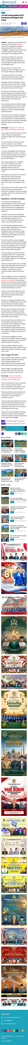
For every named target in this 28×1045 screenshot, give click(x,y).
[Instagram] (8, 1030)
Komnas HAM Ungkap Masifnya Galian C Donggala (20, 450)
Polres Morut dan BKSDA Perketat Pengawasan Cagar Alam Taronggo (7, 479)
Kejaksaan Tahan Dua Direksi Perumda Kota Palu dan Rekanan (7, 465)
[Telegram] (22, 433)
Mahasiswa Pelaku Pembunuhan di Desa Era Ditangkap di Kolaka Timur (7, 450)
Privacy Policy (19, 1036)
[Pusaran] (9, 2)
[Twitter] (19, 433)
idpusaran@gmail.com (10, 1023)
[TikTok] (17, 1030)
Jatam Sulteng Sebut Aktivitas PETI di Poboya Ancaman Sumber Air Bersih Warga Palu (11, 377)
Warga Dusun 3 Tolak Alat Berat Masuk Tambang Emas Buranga (12, 128)
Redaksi (3, 1038)
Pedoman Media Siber (7, 1036)
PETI (24, 423)
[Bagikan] (25, 23)
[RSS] (22, 1030)
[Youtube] (11, 1030)
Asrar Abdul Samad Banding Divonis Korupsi (20, 479)
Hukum (3, 12)
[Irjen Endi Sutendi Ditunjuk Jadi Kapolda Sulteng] (21, 458)
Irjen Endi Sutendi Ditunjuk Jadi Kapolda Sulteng (19, 465)
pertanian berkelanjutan (8, 280)
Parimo (18, 423)
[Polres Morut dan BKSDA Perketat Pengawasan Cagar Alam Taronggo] (7, 473)
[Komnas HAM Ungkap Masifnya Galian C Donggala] (21, 443)
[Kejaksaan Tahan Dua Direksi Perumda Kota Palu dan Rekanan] (7, 458)
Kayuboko (19, 44)
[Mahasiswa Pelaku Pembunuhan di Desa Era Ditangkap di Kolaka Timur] (7, 443)
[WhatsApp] (25, 433)
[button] (23, 2)
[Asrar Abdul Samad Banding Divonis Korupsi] (21, 473)
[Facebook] (16, 433)
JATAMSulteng (10, 421)
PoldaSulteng (20, 421)
